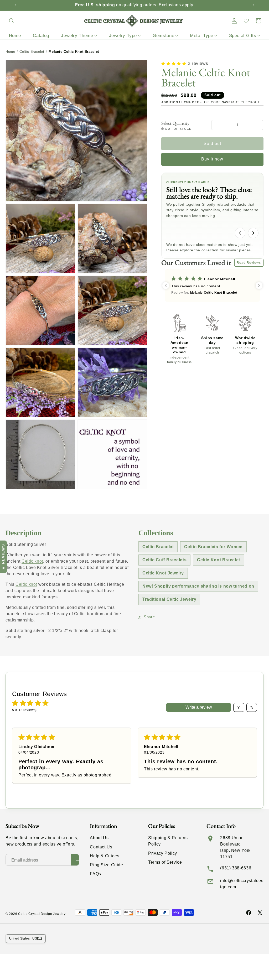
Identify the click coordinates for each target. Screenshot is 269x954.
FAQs (95, 874)
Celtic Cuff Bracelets (164, 560)
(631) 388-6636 (235, 868)
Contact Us (101, 847)
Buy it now (212, 159)
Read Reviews (249, 263)
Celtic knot (32, 561)
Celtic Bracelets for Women (213, 547)
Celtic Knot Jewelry (163, 573)
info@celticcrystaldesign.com (241, 883)
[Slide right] (253, 233)
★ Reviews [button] (3, 556)
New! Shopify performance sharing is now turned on (198, 586)
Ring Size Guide (106, 865)
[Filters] (238, 707)
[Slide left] (240, 233)
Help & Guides (104, 856)
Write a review (198, 707)
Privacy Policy (162, 853)
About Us (99, 838)
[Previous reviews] (165, 285)
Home (10, 52)
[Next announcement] (253, 5)
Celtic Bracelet (31, 52)
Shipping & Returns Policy (168, 841)
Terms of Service (165, 862)
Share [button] (149, 617)
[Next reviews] (259, 285)
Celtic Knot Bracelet (218, 560)
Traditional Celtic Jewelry (169, 599)
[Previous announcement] (15, 5)
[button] (12, 21)
